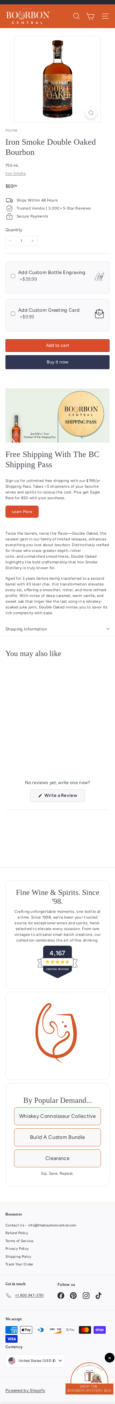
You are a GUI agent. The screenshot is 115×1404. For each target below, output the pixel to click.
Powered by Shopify (25, 1390)
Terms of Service (19, 1241)
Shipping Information (26, 629)
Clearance (57, 1158)
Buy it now (58, 362)
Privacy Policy (17, 1249)
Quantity (13, 229)
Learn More (22, 511)
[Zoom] (91, 113)
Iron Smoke (15, 173)
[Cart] (90, 16)
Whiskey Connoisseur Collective (57, 1116)
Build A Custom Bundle (57, 1137)
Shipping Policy (18, 1257)
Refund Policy (16, 1233)
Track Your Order (19, 1264)
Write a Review (64, 797)
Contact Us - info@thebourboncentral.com (40, 1225)
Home (12, 130)
